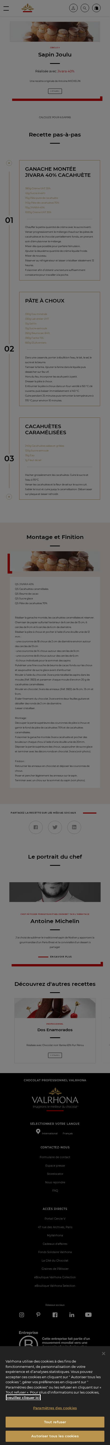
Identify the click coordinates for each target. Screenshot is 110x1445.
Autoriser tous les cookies (54, 1436)
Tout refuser (55, 1422)
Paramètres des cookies (55, 1408)
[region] (55, 1395)
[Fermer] (103, 1353)
